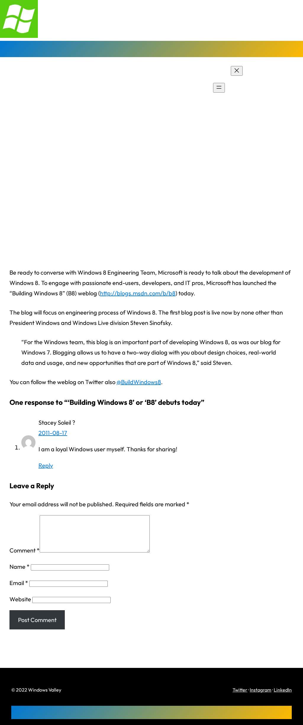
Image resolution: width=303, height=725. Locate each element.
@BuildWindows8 (139, 382)
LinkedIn (283, 690)
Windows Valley (32, 87)
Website (20, 599)
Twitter (240, 690)
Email (18, 583)
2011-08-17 (52, 432)
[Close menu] (237, 71)
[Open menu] (219, 88)
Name (19, 566)
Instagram (260, 690)
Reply (45, 465)
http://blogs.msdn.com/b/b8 (137, 293)
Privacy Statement (278, 88)
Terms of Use (271, 98)
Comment (24, 550)
